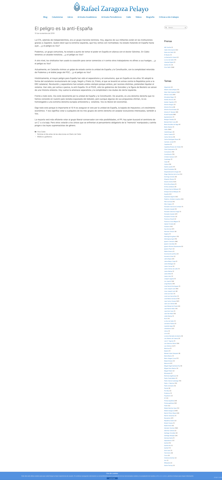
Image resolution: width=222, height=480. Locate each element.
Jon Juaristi (167, 281)
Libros (70, 17)
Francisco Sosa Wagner (171, 221)
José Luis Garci (168, 293)
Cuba (165, 162)
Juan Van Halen (168, 313)
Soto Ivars (167, 450)
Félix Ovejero (168, 204)
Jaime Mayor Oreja (169, 261)
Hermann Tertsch (169, 231)
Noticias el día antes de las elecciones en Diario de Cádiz (59, 134)
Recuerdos (167, 418)
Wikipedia (167, 463)
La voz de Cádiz (169, 60)
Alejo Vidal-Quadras (170, 92)
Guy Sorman (167, 229)
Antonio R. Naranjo (169, 112)
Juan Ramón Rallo (169, 308)
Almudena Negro (169, 97)
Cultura (166, 164)
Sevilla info (167, 65)
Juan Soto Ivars (168, 311)
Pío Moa (166, 391)
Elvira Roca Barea (169, 184)
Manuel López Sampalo (171, 353)
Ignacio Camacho (169, 241)
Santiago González (169, 433)
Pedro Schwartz (169, 386)
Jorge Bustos (168, 284)
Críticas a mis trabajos (169, 17)
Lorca (166, 333)
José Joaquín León (169, 288)
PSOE (166, 406)
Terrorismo (167, 453)
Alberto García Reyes (170, 89)
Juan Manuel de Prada (170, 306)
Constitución (168, 154)
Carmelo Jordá (168, 142)
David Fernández (169, 169)
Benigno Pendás (169, 119)
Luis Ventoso (168, 346)
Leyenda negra (168, 326)
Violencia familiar (169, 458)
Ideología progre (169, 239)
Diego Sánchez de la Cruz (172, 174)
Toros (166, 455)
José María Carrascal (170, 298)
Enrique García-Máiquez (171, 189)
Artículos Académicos (87, 17)
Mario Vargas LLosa (170, 358)
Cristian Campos (169, 157)
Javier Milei (167, 274)
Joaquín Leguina (169, 279)
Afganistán (167, 87)
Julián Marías (168, 316)
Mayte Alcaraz (168, 361)
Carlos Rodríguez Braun (171, 139)
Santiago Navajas (169, 435)
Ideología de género (170, 236)
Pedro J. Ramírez (169, 383)
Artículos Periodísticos (111, 17)
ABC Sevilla (167, 47)
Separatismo (168, 440)
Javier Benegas (168, 264)
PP (165, 398)
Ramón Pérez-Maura (170, 413)
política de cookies (161, 476)
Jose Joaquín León (169, 291)
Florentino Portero (169, 216)
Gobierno (167, 226)
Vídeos (139, 17)
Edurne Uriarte (168, 182)
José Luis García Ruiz (170, 296)
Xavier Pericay (168, 465)
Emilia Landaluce (169, 187)
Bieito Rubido (168, 127)
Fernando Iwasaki (169, 209)
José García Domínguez (171, 286)
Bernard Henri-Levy (170, 122)
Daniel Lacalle (168, 167)
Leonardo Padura (169, 323)
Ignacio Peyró (168, 249)
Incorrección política (170, 254)
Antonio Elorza (168, 107)
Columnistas (57, 17)
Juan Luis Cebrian (169, 303)
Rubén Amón (168, 425)
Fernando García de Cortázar (172, 206)
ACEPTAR (112, 478)
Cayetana (167, 144)
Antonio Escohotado (170, 109)
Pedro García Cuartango (171, 381)
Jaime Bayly (167, 259)
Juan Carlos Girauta (170, 301)
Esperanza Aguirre (169, 196)
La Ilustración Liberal (170, 57)
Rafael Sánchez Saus (170, 408)
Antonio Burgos (168, 104)
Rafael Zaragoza (169, 410)
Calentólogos (168, 132)
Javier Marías (168, 271)
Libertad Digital (168, 62)
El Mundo (167, 55)
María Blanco (168, 356)
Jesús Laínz (167, 276)
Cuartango (167, 159)
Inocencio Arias (168, 256)
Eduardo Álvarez (169, 179)
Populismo (167, 396)
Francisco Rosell (169, 219)
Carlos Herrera (168, 137)
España (166, 194)
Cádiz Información (169, 50)
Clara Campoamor (169, 149)
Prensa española (169, 401)
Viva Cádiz (41, 132)
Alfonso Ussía (168, 94)
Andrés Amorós (168, 99)
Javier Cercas (168, 266)
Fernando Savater (169, 214)
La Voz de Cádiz (169, 321)
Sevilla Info (167, 445)
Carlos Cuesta (168, 134)
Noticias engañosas (170, 376)
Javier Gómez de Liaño (171, 269)
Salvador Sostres (169, 428)
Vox (165, 460)
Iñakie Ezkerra (168, 251)
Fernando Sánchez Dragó (171, 211)
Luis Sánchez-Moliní (170, 343)
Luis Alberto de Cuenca (171, 338)
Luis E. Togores (168, 341)
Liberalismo (167, 328)
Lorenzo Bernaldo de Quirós (172, 336)
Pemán (166, 388)
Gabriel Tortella (168, 224)
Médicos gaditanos (44, 137)
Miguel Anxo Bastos (170, 368)
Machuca (167, 348)
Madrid (166, 351)
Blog (45, 17)
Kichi (165, 318)
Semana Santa (168, 438)
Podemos (167, 393)
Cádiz (128, 17)
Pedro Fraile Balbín (169, 378)
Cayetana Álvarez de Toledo (172, 147)
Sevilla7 (166, 448)
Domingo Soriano (169, 177)
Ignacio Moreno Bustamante (172, 246)
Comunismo (167, 152)
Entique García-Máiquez (171, 191)
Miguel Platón (168, 371)
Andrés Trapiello (169, 102)
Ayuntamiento (168, 117)
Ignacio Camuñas (169, 244)
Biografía (150, 17)
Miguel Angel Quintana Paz (172, 366)
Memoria (167, 363)
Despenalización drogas (171, 172)
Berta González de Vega (171, 124)
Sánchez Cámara (169, 430)
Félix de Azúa (168, 201)
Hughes (166, 234)
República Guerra (169, 420)
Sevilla (166, 443)
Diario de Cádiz (168, 52)
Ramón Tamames (169, 415)
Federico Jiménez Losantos (172, 199)
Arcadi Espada (168, 114)
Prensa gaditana (169, 403)
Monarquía (167, 373)
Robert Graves (168, 423)
